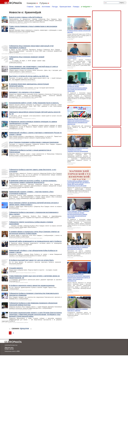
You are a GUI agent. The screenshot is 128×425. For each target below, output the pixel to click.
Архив (37, 7)
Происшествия (65, 7)
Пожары (76, 7)
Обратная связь (9, 347)
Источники (46, 7)
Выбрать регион (9, 349)
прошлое (24, 328)
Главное (30, 7)
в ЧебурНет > (86, 7)
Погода (55, 7)
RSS (18, 351)
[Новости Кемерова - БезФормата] (11, 2)
